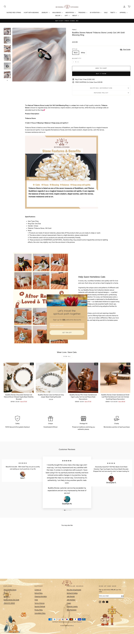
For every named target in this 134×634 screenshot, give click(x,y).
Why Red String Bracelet (74, 590)
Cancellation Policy (40, 613)
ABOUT (74, 15)
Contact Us (38, 590)
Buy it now (101, 73)
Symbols (6, 596)
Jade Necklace (71, 600)
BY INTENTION (95, 12)
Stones (6, 593)
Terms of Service (39, 603)
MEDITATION (70, 12)
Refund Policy (101, 92)
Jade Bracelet (71, 596)
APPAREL (123, 12)
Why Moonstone (71, 610)
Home (74, 29)
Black (75, 53)
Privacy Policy (39, 610)
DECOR (58, 15)
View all (67, 356)
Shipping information (101, 88)
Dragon (69, 603)
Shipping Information (41, 596)
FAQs (36, 600)
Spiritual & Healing (72, 593)
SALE (105, 12)
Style (74, 49)
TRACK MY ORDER (9, 603)
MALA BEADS (56, 12)
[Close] (85, 296)
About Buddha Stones (10, 590)
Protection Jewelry (72, 606)
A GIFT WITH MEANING (31, 12)
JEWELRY (44, 12)
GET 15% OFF (67, 332)
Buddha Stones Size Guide (11, 600)
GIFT (66, 15)
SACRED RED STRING (13, 12)
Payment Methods (40, 606)
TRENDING (82, 12)
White (83, 53)
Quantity (76, 58)
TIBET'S (113, 12)
